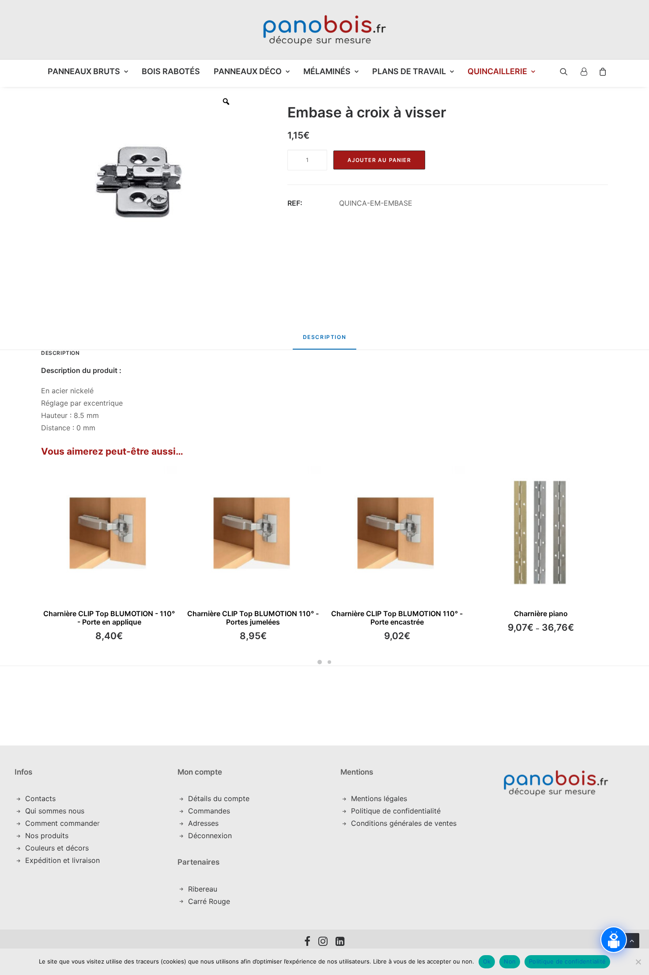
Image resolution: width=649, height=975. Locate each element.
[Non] (638, 961)
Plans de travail (409, 71)
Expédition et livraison (62, 860)
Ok (487, 961)
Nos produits (46, 835)
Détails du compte (218, 798)
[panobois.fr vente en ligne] (324, 29)
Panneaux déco (248, 71)
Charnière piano (541, 613)
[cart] (600, 71)
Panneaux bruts (84, 71)
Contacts (40, 798)
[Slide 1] (319, 662)
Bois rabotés (171, 71)
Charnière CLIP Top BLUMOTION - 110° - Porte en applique (109, 617)
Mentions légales (379, 798)
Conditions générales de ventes (404, 823)
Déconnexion (210, 835)
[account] (583, 71)
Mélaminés (327, 71)
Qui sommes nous (54, 810)
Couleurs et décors (57, 847)
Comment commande (61, 823)
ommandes (211, 810)
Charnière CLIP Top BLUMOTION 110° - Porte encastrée (397, 617)
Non (510, 961)
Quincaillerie (497, 71)
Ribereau (202, 889)
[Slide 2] (329, 662)
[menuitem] (88, 71)
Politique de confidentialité (396, 810)
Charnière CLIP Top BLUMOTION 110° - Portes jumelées (253, 617)
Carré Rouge (209, 901)
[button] (557, 71)
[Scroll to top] (631, 939)
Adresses (203, 823)
